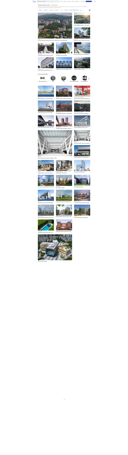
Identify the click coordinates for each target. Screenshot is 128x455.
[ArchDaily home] (34, 1)
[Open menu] (94, 1)
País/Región (45, 10)
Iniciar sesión (83, 1)
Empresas (56, 10)
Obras (62, 1)
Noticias (73, 1)
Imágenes (77, 1)
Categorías (40, 10)
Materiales (66, 10)
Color (81, 10)
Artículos (65, 1)
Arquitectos (51, 10)
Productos (69, 1)
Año (61, 10)
